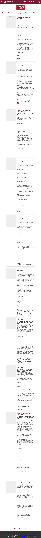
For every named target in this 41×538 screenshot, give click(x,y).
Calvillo (18, 12)
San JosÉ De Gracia (25, 12)
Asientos (21, 12)
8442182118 (18, 103)
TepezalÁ (32, 12)
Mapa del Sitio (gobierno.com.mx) (31, 535)
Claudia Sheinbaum (38, 1)
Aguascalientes (10, 12)
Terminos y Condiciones (18, 536)
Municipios (24, 1)
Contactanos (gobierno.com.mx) (22, 535)
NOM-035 (34, 1)
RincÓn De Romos (22, 13)
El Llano (30, 12)
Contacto (39, 2)
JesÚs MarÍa (14, 12)
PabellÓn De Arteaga (5, 12)
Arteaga (27, 1)
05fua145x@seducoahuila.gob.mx (21, 262)
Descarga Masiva (31, 1)
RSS (26, 535)
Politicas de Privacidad (24, 536)
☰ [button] (1, 1)
